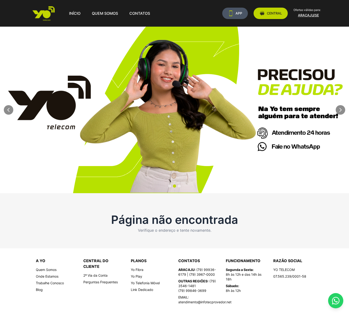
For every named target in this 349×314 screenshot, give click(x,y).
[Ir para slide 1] (169, 186)
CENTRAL (274, 13)
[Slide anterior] (8, 110)
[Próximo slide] (340, 110)
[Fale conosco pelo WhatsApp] (335, 300)
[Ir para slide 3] (179, 186)
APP (239, 13)
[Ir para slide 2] (174, 185)
